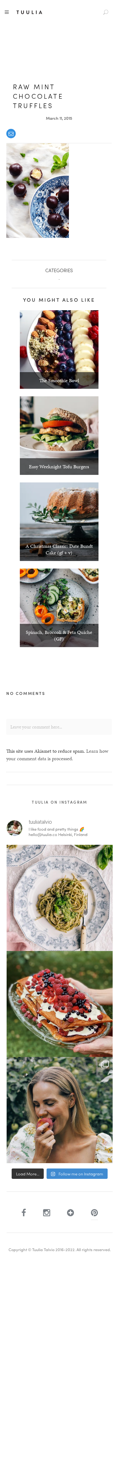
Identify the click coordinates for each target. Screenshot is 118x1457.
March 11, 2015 (59, 118)
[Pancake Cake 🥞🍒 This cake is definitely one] (60, 1004)
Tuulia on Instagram (59, 802)
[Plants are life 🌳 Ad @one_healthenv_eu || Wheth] (60, 1110)
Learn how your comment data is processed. (57, 754)
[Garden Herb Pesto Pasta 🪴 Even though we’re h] (60, 898)
